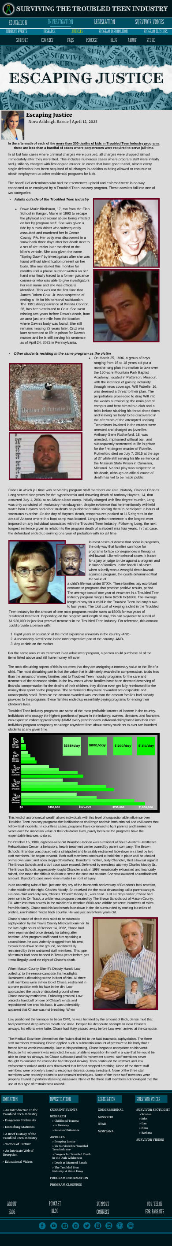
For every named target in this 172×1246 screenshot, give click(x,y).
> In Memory (60, 1125)
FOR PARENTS (154, 1212)
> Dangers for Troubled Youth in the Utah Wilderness (71, 1156)
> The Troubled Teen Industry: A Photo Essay (67, 1170)
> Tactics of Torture (17, 1144)
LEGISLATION (104, 22)
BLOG (113, 40)
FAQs (70, 40)
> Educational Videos (18, 1162)
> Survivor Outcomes (65, 1130)
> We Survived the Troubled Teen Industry (70, 1148)
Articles (57, 1137)
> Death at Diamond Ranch (69, 1163)
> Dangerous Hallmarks (20, 1121)
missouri (105, 1118)
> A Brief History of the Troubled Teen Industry (20, 1136)
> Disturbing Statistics (19, 1127)
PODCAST (91, 40)
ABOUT (132, 40)
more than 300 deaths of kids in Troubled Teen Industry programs (107, 143)
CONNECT (47, 40)
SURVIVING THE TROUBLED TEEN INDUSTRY (92, 9)
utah (102, 1124)
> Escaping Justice (63, 1142)
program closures (156, 31)
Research (58, 1117)
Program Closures (66, 1185)
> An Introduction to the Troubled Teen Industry (20, 1112)
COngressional (110, 1110)
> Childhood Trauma (65, 1121)
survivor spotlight (153, 1110)
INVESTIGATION (60, 22)
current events (16, 31)
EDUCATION (17, 22)
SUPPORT (22, 40)
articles (76, 31)
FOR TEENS (154, 1204)
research (50, 31)
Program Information (69, 1178)
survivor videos (150, 1140)
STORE (150, 40)
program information (113, 31)
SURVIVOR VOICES (149, 22)
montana (106, 1132)
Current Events (64, 1110)
